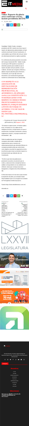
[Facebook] (8, 24)
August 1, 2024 (20, 122)
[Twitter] (11, 24)
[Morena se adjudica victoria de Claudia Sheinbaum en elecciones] (24, 395)
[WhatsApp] (18, 24)
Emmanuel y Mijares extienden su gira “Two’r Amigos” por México (21, 214)
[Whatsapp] (24, 360)
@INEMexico (7, 93)
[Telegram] (21, 360)
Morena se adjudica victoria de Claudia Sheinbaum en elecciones (11, 395)
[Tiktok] (16, 360)
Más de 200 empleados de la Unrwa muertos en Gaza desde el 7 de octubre (8, 214)
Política (3, 12)
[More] (22, 24)
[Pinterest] (15, 24)
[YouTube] (19, 360)
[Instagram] (8, 360)
